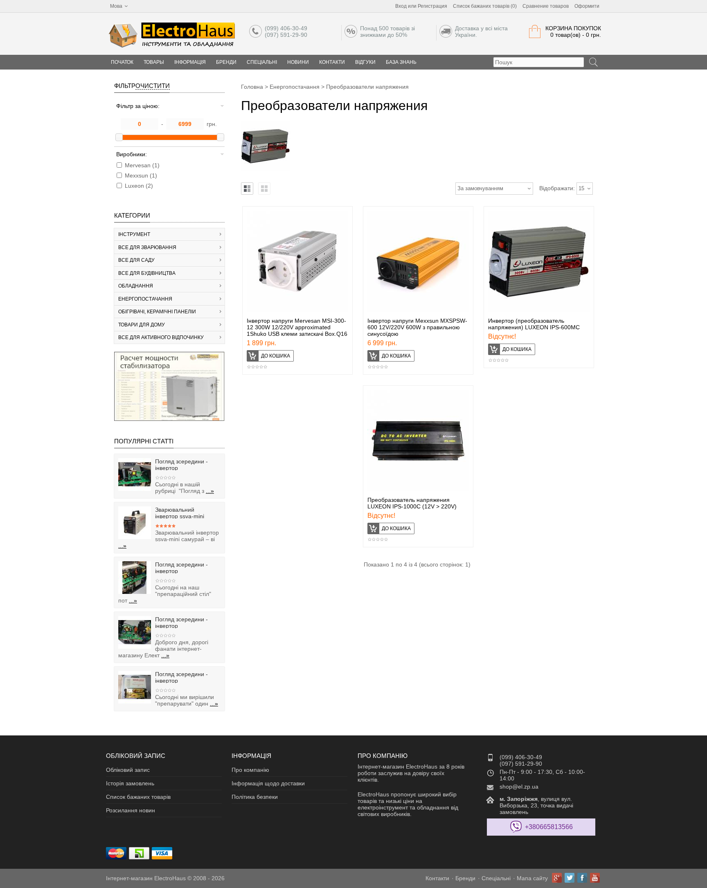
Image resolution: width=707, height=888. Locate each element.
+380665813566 (549, 826)
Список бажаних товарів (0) (485, 6)
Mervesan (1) (142, 165)
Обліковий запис (128, 770)
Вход (401, 6)
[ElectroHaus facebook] (582, 878)
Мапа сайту (532, 878)
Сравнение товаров (545, 6)
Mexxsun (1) (141, 175)
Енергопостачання (295, 86)
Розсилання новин (130, 810)
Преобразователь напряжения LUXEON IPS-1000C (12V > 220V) (412, 503)
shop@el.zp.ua (519, 786)
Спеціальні (262, 62)
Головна (252, 86)
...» (210, 491)
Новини (298, 62)
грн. (212, 124)
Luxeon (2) (139, 185)
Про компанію (250, 770)
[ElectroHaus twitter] (569, 878)
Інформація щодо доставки (268, 783)
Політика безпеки (255, 797)
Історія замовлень (130, 783)
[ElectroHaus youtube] (595, 878)
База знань (401, 62)
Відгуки (365, 62)
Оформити (586, 6)
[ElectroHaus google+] (557, 878)
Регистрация (432, 6)
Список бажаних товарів (138, 797)
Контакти (332, 62)
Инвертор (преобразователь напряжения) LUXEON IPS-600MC (534, 323)
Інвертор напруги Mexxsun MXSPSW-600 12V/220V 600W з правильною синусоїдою (417, 327)
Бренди (226, 62)
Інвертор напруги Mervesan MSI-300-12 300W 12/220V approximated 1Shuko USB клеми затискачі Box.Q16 (297, 327)
